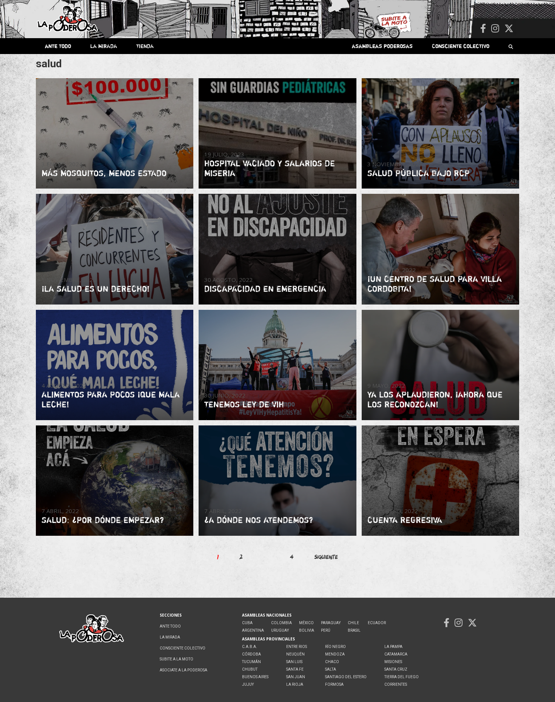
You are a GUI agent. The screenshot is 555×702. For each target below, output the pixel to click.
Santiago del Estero (346, 677)
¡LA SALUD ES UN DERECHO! (96, 289)
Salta (330, 669)
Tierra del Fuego (401, 677)
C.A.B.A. (249, 647)
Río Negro (335, 647)
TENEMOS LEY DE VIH (244, 404)
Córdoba (251, 654)
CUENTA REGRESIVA (404, 520)
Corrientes (395, 684)
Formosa (334, 684)
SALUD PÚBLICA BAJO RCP (418, 173)
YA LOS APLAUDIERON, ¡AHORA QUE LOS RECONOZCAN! (435, 399)
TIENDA (145, 46)
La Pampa (393, 647)
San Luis (294, 662)
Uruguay (280, 630)
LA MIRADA (103, 46)
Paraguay (331, 623)
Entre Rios (296, 647)
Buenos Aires (255, 677)
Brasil (354, 630)
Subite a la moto (176, 659)
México (306, 623)
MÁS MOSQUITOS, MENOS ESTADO (104, 173)
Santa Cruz (395, 669)
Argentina (253, 630)
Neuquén (295, 654)
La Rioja (294, 684)
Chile (353, 623)
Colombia (281, 623)
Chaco (332, 662)
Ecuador (377, 623)
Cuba (247, 623)
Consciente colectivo (460, 46)
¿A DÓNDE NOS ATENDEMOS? (258, 520)
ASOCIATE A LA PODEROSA (183, 670)
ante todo (58, 46)
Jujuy (248, 684)
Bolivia (306, 630)
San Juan (295, 677)
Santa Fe (295, 669)
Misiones (393, 662)
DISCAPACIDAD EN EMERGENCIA (265, 289)
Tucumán (251, 662)
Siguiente (326, 557)
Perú (325, 630)
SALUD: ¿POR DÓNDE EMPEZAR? (103, 520)
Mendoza (335, 654)
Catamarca (395, 654)
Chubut (249, 669)
